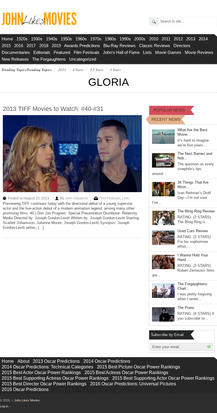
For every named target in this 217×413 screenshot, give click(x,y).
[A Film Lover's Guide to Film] (39, 23)
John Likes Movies (26, 400)
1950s (66, 38)
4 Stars (78, 70)
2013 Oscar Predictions (56, 361)
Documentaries (16, 52)
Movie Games (168, 52)
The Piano (185, 308)
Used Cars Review (192, 231)
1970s (95, 38)
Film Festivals (86, 52)
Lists (147, 52)
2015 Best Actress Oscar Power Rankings (126, 372)
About (23, 361)
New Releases (15, 59)
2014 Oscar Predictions (106, 361)
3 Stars (115, 70)
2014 (203, 38)
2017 (31, 45)
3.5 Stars (96, 70)
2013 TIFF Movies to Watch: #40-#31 (53, 108)
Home (7, 38)
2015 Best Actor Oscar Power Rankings (41, 372)
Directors (181, 45)
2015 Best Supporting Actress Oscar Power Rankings (55, 378)
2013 (190, 38)
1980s (110, 38)
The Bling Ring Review (195, 211)
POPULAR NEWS (169, 110)
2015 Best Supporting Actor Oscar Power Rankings (163, 378)
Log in (4, 406)
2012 (178, 38)
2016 (18, 45)
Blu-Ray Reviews (119, 45)
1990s (125, 38)
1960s (81, 38)
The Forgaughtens (49, 59)
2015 (6, 45)
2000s (140, 38)
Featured (62, 52)
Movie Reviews (199, 52)
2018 (43, 45)
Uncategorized (82, 59)
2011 (166, 38)
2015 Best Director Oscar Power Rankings (44, 383)
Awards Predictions (82, 45)
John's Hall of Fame (121, 52)
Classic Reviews (154, 45)
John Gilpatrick (76, 198)
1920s (22, 38)
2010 (153, 38)
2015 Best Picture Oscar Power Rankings (138, 366)
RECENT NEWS (165, 119)
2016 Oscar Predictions (25, 389)
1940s (51, 38)
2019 (56, 45)
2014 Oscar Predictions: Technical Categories (47, 366)
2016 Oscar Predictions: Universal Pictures (133, 383)
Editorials (41, 52)
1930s (36, 38)
